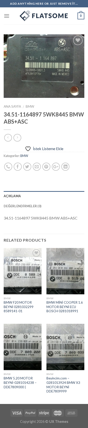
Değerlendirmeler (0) (22, 206)
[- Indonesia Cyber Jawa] (44, 16)
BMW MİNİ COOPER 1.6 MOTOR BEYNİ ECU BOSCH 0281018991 (64, 306)
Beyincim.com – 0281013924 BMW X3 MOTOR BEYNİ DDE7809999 (63, 384)
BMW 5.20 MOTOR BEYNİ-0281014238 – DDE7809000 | (20, 382)
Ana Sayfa (12, 106)
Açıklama (12, 196)
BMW (30, 106)
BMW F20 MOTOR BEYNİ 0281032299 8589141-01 (18, 306)
